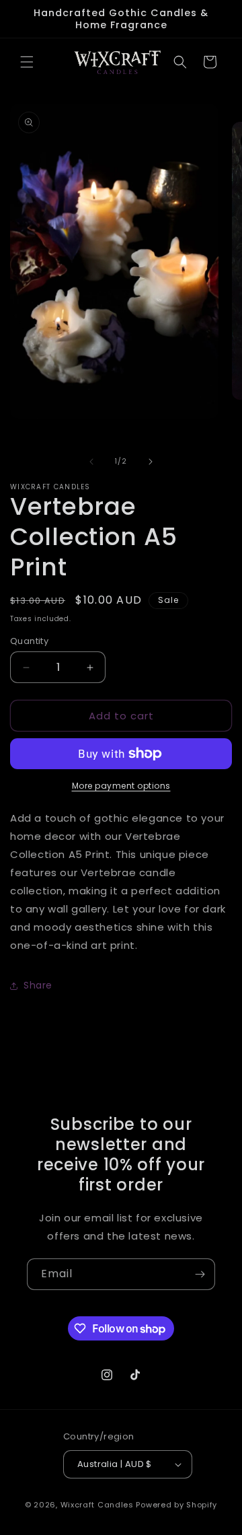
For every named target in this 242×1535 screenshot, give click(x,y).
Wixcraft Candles (98, 1504)
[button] (27, 62)
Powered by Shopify (176, 1504)
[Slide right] (150, 461)
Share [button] (38, 985)
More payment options (121, 785)
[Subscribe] (199, 1274)
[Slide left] (91, 461)
